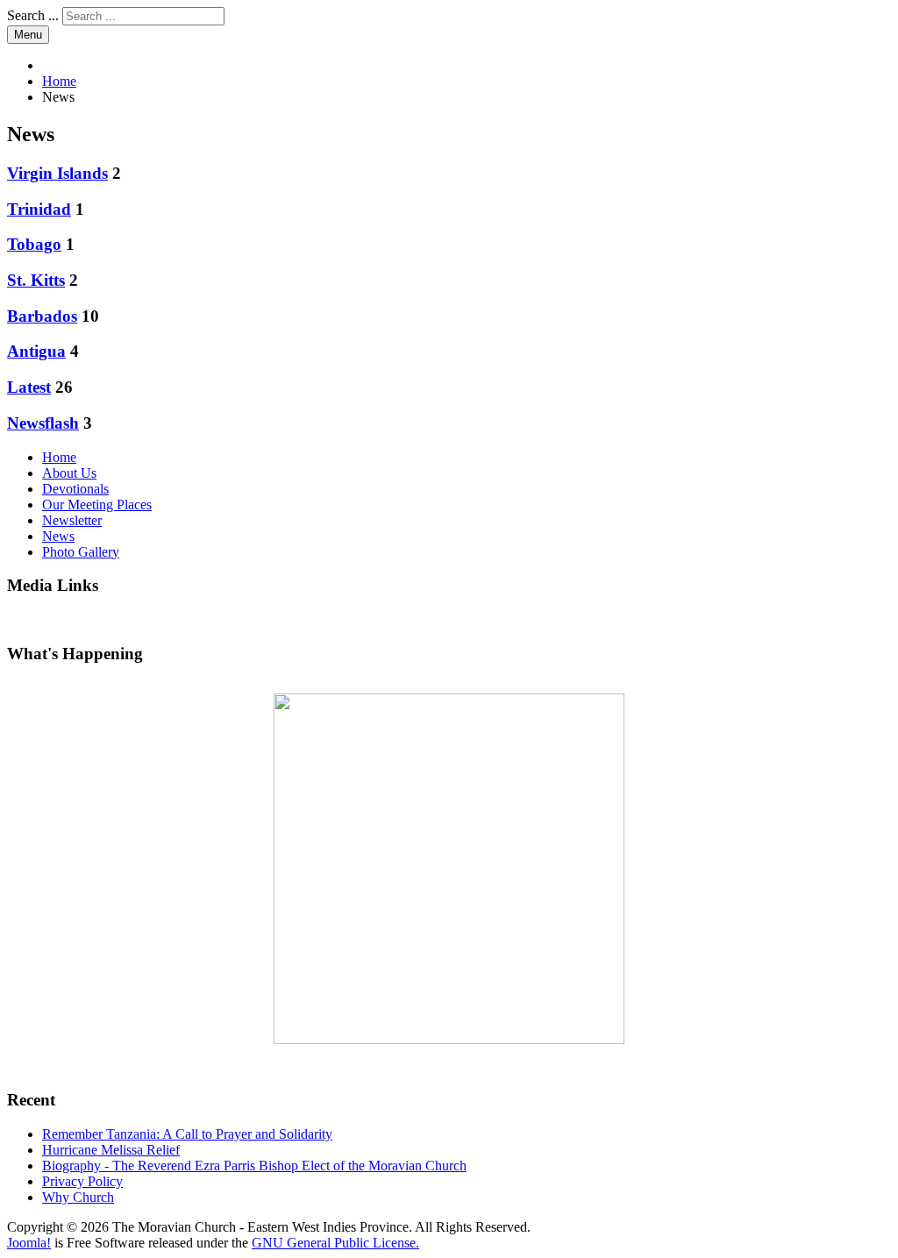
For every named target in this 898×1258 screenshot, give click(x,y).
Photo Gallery (80, 551)
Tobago (34, 244)
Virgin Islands (57, 173)
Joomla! (29, 1242)
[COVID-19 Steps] (449, 868)
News (58, 536)
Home (59, 457)
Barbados (42, 316)
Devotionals (75, 488)
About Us (69, 473)
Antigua (36, 351)
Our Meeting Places (97, 504)
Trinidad (39, 209)
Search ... (33, 15)
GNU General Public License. (335, 1242)
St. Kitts (36, 280)
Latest (29, 387)
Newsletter (72, 520)
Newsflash (43, 423)
